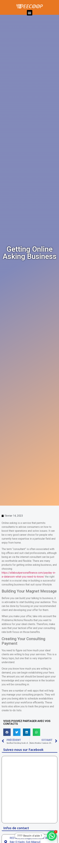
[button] (29, 12)
